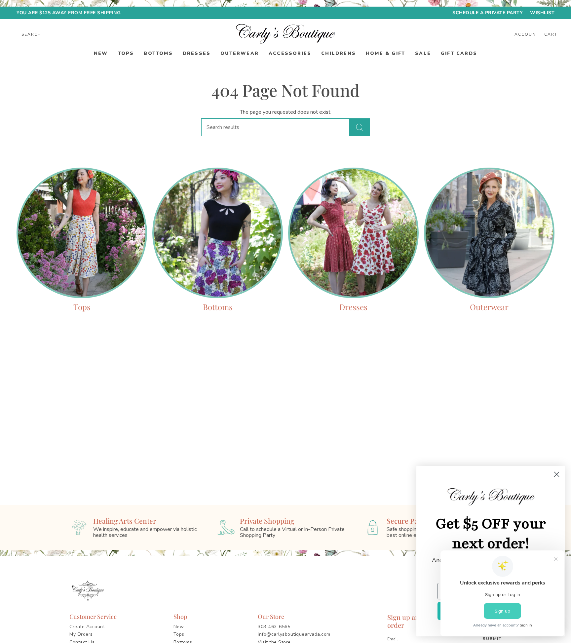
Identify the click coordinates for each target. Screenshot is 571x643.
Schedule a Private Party (487, 13)
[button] (101, 53)
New (178, 626)
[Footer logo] (89, 591)
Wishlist (542, 13)
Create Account (87, 626)
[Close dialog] (556, 474)
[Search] (359, 127)
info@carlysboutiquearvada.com (294, 634)
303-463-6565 (274, 626)
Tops (178, 634)
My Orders (81, 634)
